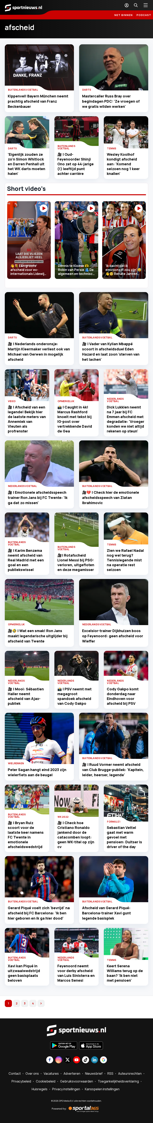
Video (12, 401)
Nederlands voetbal (115, 400)
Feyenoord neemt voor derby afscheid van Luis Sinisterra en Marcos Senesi (76, 973)
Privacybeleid (21, 1081)
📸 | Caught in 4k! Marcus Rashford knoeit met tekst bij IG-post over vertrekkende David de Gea (74, 419)
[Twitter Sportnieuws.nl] (67, 1060)
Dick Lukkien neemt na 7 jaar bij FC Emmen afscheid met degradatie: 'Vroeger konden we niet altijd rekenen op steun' (125, 419)
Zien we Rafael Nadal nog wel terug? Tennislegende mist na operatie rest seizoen (125, 560)
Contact (15, 1073)
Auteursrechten (130, 1073)
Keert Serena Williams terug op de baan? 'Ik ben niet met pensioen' (125, 973)
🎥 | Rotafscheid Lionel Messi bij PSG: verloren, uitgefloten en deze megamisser (75, 562)
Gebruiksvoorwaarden (76, 1081)
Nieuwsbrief (94, 1073)
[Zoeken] (135, 5)
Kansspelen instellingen (102, 1089)
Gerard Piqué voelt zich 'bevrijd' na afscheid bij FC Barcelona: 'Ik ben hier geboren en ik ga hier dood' (39, 913)
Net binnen (123, 15)
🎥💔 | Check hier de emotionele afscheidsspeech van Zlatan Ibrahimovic (110, 497)
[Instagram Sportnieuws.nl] (58, 1060)
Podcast (143, 15)
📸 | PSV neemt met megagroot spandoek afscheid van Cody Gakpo (74, 696)
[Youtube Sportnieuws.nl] (76, 1060)
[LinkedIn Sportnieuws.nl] (94, 1060)
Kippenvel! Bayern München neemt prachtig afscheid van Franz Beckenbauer (38, 101)
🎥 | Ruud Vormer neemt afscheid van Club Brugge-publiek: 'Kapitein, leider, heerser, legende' (113, 769)
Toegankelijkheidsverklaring (118, 1081)
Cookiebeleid (45, 1081)
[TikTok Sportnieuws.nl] (85, 1060)
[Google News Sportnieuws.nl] (103, 1060)
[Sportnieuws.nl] (23, 7)
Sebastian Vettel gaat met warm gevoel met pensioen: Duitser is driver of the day (124, 837)
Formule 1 (113, 821)
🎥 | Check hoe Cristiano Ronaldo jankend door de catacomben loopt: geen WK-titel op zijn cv (75, 834)
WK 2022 (63, 817)
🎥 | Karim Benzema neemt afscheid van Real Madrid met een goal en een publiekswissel (26, 560)
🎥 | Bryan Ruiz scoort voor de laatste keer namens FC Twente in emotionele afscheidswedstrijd (26, 834)
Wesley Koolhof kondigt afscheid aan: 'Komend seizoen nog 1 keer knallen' (123, 164)
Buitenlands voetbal (23, 89)
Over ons (32, 1073)
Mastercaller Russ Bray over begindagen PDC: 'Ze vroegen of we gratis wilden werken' (111, 101)
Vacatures (51, 1073)
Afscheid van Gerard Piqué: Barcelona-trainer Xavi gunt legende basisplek (106, 913)
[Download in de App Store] (91, 1046)
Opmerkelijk (66, 401)
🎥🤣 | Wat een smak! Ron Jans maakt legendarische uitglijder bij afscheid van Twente (38, 635)
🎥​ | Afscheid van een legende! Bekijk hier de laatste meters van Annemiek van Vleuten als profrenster (27, 419)
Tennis (111, 148)
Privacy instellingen (66, 1089)
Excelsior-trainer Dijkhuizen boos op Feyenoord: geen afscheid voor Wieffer (112, 635)
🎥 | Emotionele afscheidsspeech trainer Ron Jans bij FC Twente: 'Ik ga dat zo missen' (38, 497)
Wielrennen (16, 763)
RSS (110, 1073)
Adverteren (72, 1073)
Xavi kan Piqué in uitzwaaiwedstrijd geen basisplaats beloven (24, 973)
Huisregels (39, 1089)
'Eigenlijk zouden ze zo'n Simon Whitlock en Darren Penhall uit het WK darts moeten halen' (26, 164)
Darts (86, 89)
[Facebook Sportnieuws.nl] (49, 1060)
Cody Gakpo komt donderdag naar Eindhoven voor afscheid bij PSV (123, 696)
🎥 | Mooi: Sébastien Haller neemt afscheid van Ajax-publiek (26, 696)
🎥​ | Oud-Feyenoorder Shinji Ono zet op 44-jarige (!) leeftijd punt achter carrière (75, 164)
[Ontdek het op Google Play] (63, 1046)
